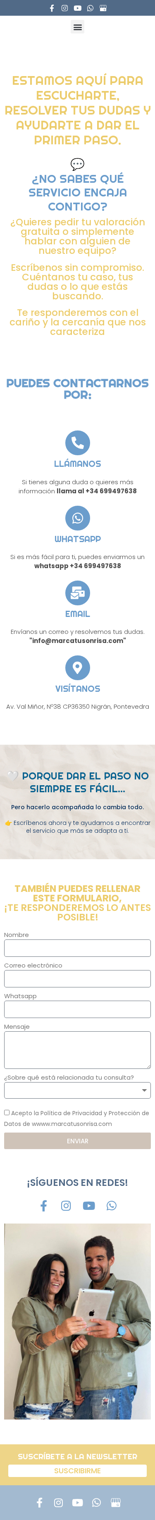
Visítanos (77, 688)
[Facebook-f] (51, 8)
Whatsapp (20, 996)
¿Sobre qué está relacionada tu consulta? (69, 1077)
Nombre (16, 934)
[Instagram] (64, 8)
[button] (77, 26)
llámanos (77, 463)
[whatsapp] (77, 518)
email (77, 613)
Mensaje (17, 1026)
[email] (77, 593)
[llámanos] (77, 442)
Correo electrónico (33, 965)
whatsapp (78, 539)
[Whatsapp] (90, 8)
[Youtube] (77, 8)
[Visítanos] (77, 667)
